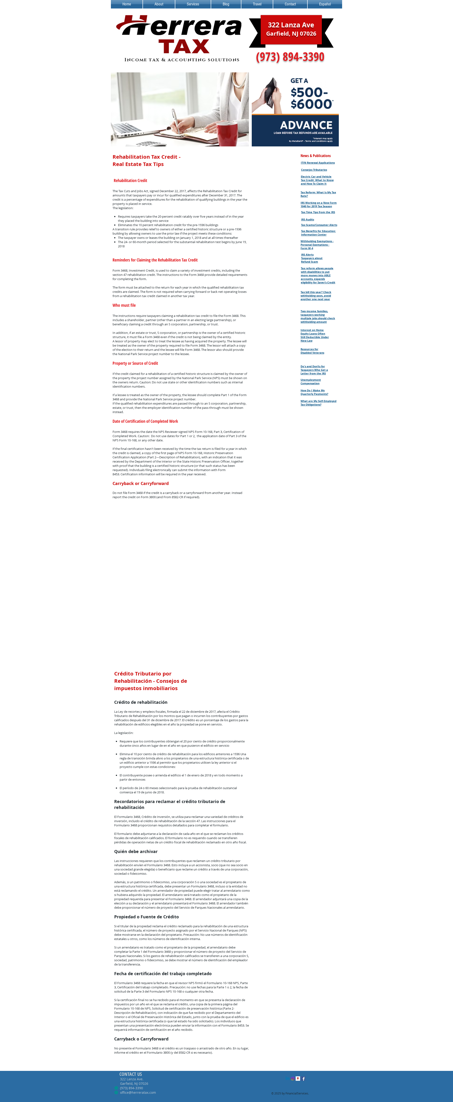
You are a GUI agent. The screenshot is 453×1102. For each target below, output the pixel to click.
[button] (180, 109)
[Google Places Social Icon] (298, 1078)
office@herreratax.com (138, 1092)
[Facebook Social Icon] (303, 1078)
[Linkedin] (287, 1078)
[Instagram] (292, 1078)
